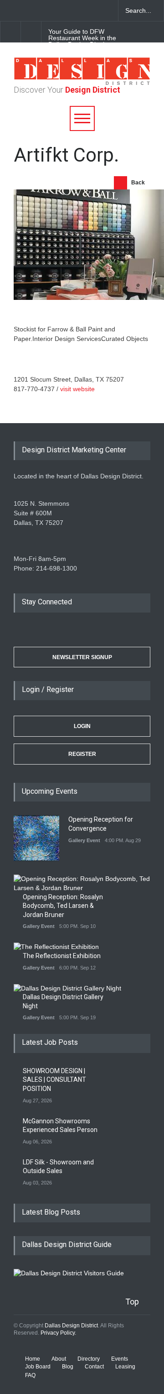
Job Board (38, 1366)
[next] (31, 31)
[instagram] (57, 10)
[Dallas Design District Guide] (69, 1273)
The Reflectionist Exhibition (62, 955)
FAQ (30, 1375)
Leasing (125, 1366)
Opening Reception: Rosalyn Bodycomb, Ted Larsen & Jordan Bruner (63, 905)
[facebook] (25, 10)
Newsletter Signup (82, 657)
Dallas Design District (71, 1325)
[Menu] (82, 118)
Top (132, 1301)
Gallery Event (84, 840)
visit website (77, 389)
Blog (67, 1366)
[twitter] (41, 10)
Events (119, 1359)
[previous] (10, 31)
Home (32, 1359)
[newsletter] (73, 10)
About (58, 1359)
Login (82, 726)
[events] (9, 10)
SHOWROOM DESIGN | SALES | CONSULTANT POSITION (54, 1079)
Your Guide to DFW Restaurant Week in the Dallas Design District (82, 38)
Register (82, 754)
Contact (94, 1366)
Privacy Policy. (58, 1333)
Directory (88, 1359)
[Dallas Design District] (82, 82)
